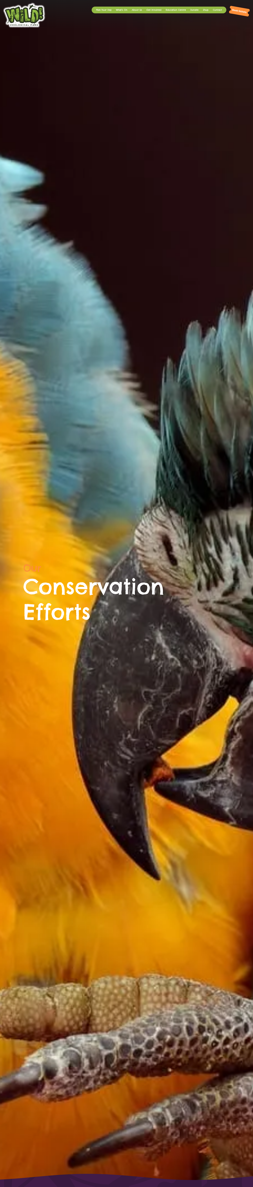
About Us (137, 9)
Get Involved (153, 9)
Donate (194, 9)
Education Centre (176, 9)
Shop (205, 9)
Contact (217, 9)
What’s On (121, 9)
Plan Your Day (104, 9)
